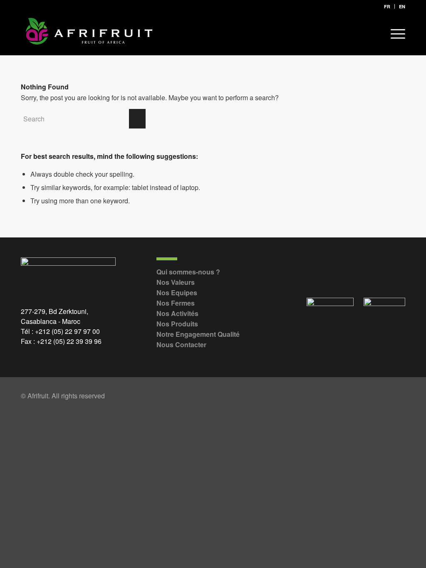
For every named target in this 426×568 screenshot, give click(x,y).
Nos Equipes (176, 292)
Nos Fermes (175, 303)
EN (402, 6)
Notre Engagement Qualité (198, 334)
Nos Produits (177, 323)
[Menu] (395, 33)
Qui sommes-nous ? (188, 272)
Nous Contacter (181, 344)
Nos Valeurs (175, 282)
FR (387, 6)
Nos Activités (177, 313)
